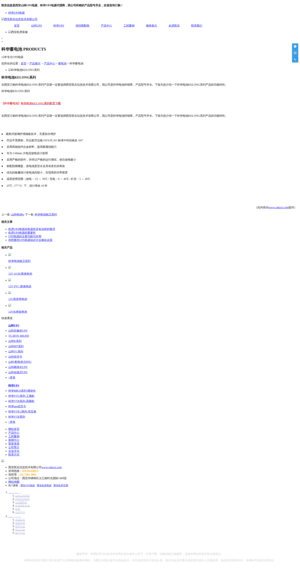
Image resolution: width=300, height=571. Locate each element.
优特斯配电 (82, 25)
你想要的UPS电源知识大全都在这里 (30, 240)
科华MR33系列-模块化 (22, 390)
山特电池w (17, 214)
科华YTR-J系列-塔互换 (22, 411)
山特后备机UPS (17, 330)
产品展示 (34, 63)
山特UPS (36, 25)
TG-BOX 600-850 (18, 335)
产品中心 (106, 25)
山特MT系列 (16, 346)
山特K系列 (15, 341)
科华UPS (58, 25)
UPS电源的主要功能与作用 (24, 236)
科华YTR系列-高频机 (21, 401)
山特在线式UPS (17, 372)
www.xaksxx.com (279, 207)
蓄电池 (62, 63)
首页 (17, 25)
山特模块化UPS (17, 367)
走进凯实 (174, 25)
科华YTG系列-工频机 (21, 395)
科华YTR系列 (16, 416)
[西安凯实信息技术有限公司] (19, 19)
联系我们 (196, 25)
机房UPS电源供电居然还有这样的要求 (31, 229)
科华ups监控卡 (17, 406)
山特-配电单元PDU (20, 361)
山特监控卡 (15, 356)
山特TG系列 (15, 351)
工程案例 (129, 25)
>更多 (11, 377)
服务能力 (151, 25)
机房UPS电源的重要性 (22, 232)
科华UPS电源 (16, 12)
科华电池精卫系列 (46, 214)
